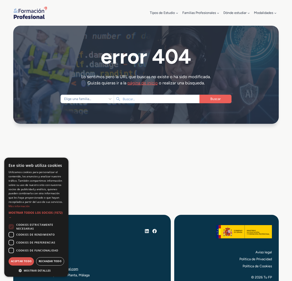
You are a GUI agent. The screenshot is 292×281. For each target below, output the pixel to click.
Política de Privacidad (255, 259)
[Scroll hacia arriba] (281, 258)
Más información (19, 206)
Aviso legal (263, 252)
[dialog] (36, 217)
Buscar (215, 99)
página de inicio (142, 82)
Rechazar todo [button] (50, 261)
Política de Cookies (257, 266)
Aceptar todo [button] (21, 261)
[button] (36, 215)
